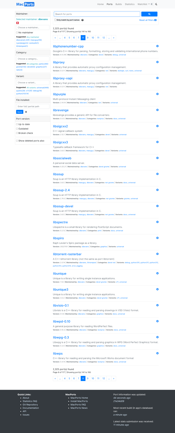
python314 (66, 266)
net (107, 71)
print (99, 231)
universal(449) (43, 87)
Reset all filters (146, 20)
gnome (106, 167)
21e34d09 (118, 401)
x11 (117, 282)
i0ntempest (91, 262)
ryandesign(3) (22, 43)
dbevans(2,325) (23, 40)
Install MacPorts (79, 401)
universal (122, 55)
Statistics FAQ (30, 401)
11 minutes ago (121, 424)
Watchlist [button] (143, 4)
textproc (100, 119)
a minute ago (120, 414)
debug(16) (37, 91)
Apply (19, 112)
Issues (26, 414)
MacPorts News (79, 408)
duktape (121, 71)
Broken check (25, 133)
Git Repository (30, 404)
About (26, 397)
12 (103, 37)
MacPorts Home (79, 397)
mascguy (90, 71)
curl (126, 71)
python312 (154, 262)
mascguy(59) (36, 40)
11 (98, 37)
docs (115, 119)
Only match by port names (68, 20)
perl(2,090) (43, 64)
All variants (31, 87)
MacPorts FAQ (78, 404)
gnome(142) (21, 67)
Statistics (130, 4)
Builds (119, 4)
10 (93, 37)
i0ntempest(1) (22, 46)
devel (101, 55)
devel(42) (31, 67)
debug (115, 55)
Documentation (31, 408)
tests (131, 71)
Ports (109, 4)
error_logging (77, 266)
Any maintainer (33, 37)
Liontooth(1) (34, 43)
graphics (103, 246)
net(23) (19, 70)
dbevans (83, 55)
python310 (135, 262)
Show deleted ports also (31, 140)
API (24, 411)
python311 (145, 262)
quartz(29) (20, 91)
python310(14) (22, 93)
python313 (57, 266)
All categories (32, 64)
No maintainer (25, 32)
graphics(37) (41, 67)
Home (100, 4)
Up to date (24, 124)
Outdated (23, 128)
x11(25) (29, 91)
